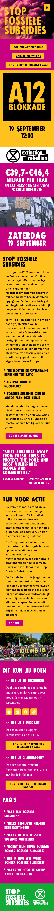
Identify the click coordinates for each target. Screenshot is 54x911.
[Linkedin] (17, 711)
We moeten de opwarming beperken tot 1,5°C (26, 372)
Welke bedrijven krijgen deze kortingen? (24, 825)
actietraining (25, 765)
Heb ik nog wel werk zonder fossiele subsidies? (24, 860)
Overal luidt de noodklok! (18, 384)
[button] (27, 372)
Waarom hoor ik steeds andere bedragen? (24, 872)
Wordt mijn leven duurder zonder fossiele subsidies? (26, 849)
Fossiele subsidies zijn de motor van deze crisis (24, 396)
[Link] (33, 711)
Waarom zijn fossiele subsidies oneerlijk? (23, 837)
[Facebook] (25, 711)
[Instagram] (9, 711)
